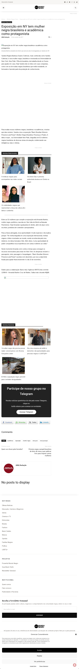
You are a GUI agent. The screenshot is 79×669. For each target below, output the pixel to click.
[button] (76, 634)
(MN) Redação (5, 37)
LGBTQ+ (5, 549)
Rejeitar (39, 656)
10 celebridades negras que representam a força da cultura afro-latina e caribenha (13, 207)
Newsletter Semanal (7, 2)
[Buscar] (75, 8)
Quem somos (6, 584)
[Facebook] (72, 2)
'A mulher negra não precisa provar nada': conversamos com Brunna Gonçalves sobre (13, 350)
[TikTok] (67, 2)
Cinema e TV (6, 516)
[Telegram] (76, 2)
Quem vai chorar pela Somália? (12, 449)
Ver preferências (39, 661)
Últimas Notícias (7, 505)
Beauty (4, 524)
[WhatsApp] (74, 2)
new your (35, 440)
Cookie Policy (33, 666)
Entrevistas (5, 520)
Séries (4, 513)
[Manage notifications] (74, 665)
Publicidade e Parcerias (10, 592)
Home (3, 19)
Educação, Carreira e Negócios (12, 509)
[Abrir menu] (3, 8)
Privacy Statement (44, 666)
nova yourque (44, 440)
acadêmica (10, 440)
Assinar (39, 615)
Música (4, 535)
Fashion (4, 527)
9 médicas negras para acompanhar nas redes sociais (11, 178)
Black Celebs (6, 531)
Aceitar (39, 650)
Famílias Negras (7, 542)
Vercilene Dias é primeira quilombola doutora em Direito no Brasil (38, 179)
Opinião (4, 538)
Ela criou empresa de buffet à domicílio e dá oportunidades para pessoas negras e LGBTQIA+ (38, 350)
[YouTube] (69, 2)
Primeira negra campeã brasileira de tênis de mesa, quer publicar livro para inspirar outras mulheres (40, 452)
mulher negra (26, 440)
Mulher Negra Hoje (12, 19)
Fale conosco (6, 588)
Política (4, 546)
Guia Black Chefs (8, 567)
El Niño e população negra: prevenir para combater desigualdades (13, 378)
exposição (18, 440)
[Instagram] (65, 2)
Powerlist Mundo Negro (10, 563)
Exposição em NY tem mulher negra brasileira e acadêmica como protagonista (23, 30)
